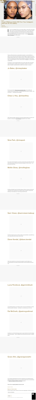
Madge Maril (3, 25)
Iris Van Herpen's (18, 118)
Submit (9, 395)
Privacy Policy (21, 397)
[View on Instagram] (21, 79)
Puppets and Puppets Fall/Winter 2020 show (15, 380)
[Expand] (32, 393)
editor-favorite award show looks (20, 90)
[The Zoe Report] (3, 1)
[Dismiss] (34, 393)
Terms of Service (18, 397)
